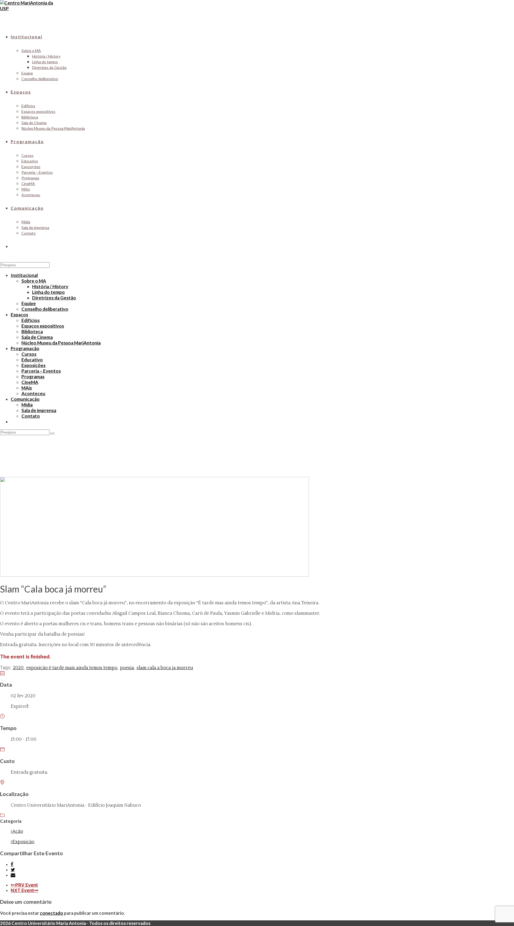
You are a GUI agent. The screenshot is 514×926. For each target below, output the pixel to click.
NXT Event (22, 890)
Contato (30, 416)
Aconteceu (33, 393)
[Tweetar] (13, 869)
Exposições (33, 365)
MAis (26, 388)
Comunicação (25, 399)
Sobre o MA (33, 281)
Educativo (32, 359)
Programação (25, 348)
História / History (50, 286)
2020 (18, 668)
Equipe (28, 303)
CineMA (29, 382)
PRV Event (26, 885)
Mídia (27, 405)
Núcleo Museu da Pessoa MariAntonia (61, 343)
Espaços (19, 314)
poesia (127, 668)
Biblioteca (32, 331)
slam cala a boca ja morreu (165, 668)
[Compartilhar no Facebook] (12, 864)
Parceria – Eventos (41, 371)
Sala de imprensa (38, 410)
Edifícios (30, 320)
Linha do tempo (48, 292)
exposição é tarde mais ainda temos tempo (71, 668)
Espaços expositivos (42, 326)
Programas (32, 376)
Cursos (28, 354)
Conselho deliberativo (44, 309)
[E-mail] (13, 875)
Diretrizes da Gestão (54, 298)
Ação (17, 831)
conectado (51, 913)
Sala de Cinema (37, 337)
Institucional (24, 275)
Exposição (23, 842)
